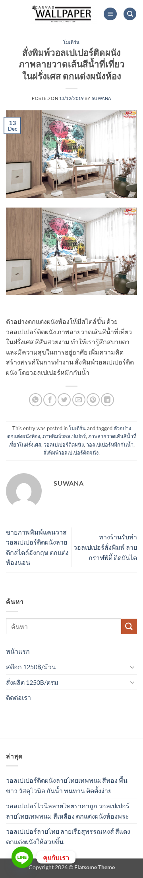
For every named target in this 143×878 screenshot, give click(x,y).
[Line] (22, 857)
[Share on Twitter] (64, 399)
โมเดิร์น (71, 42)
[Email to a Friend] (78, 399)
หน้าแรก (18, 651)
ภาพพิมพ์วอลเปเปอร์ (64, 436)
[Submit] (129, 626)
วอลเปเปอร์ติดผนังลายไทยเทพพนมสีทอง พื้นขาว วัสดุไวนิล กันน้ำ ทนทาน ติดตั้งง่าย (67, 785)
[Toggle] (132, 667)
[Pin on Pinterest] (93, 399)
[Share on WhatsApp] (35, 399)
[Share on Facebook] (49, 399)
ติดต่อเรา (18, 697)
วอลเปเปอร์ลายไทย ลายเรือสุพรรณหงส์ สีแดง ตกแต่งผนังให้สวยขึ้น (68, 836)
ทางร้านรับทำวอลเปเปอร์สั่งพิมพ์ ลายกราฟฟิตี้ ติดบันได (105, 547)
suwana (101, 98)
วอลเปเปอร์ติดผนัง (64, 444)
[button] (110, 14)
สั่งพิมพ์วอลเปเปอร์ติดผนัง (71, 452)
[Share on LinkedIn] (107, 399)
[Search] (130, 14)
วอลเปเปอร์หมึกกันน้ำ (109, 444)
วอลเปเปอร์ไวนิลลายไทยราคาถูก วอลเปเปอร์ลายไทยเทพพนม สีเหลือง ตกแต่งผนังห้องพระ (67, 811)
